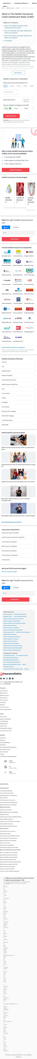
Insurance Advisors (21, 3)
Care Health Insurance (22, 655)
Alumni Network (4, 752)
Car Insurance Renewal (6, 791)
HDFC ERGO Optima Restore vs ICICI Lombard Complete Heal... (15, 499)
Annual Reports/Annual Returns (8, 747)
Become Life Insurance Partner (8, 859)
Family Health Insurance (9, 634)
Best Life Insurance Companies (8, 840)
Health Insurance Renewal (23, 632)
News (5, 6)
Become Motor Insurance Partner (8, 855)
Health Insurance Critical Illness (11, 621)
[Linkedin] (10, 678)
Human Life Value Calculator (10, 533)
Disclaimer (3, 745)
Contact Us (3, 738)
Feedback (2, 740)
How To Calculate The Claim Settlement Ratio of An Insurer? (18, 32)
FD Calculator (6, 560)
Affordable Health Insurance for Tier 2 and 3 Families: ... (18, 516)
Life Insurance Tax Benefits (7, 845)
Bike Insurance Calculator (9, 546)
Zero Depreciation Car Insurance (8, 795)
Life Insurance (3, 698)
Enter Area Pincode (27, 100)
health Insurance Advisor (10, 625)
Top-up (4, 362)
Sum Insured (5, 407)
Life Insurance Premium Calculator (9, 847)
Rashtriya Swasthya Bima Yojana (12, 664)
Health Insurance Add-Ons (10, 384)
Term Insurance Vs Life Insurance (8, 838)
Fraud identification (5, 742)
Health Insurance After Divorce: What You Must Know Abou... (18, 448)
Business (2, 705)
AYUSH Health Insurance (9, 380)
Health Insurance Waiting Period (11, 650)
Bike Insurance (4, 693)
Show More (17, 73)
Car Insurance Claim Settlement (8, 802)
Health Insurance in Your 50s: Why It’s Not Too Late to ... (18, 482)
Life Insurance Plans (5, 843)
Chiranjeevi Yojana (8, 666)
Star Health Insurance (9, 655)
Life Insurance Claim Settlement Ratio (10, 836)
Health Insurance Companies (11, 627)
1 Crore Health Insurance (20, 616)
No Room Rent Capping (9, 411)
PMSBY (24, 664)
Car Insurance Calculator (9, 542)
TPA (3, 366)
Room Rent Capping (8, 416)
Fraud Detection (4, 721)
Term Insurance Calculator (10, 555)
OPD (3, 389)
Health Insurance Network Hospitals (12, 648)
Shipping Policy (4, 723)
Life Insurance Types (5, 833)
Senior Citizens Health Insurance (8, 826)
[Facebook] (1, 678)
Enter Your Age (9, 92)
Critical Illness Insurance (31, 201)
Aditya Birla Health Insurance (11, 660)
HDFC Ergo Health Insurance (10, 657)
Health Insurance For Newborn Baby (12, 645)
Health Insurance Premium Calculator (13, 537)
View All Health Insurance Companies (13, 347)
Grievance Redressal (5, 719)
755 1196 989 (7, 684)
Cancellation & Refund (6, 728)
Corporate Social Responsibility (8, 756)
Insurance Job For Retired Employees (9, 871)
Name (5, 233)
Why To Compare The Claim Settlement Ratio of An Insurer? (18, 37)
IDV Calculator (4, 798)
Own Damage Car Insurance (7, 800)
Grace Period (6, 393)
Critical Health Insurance (6, 819)
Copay (4, 398)
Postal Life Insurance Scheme (7, 831)
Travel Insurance (4, 707)
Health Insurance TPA (9, 632)
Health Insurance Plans (20, 614)
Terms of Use (3, 726)
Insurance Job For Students (7, 869)
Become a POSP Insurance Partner (9, 852)
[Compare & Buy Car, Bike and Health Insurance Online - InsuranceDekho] (11, 674)
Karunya (27, 669)
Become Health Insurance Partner (8, 857)
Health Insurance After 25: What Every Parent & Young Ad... (18, 465)
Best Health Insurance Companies (9, 812)
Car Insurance (4, 691)
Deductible (5, 425)
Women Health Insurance (10, 641)
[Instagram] (7, 678)
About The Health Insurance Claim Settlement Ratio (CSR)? (16, 27)
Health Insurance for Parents (11, 639)
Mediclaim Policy (7, 616)
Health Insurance (8, 200)
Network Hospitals (7, 375)
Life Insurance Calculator (9, 551)
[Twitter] (13, 678)
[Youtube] (4, 678)
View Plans (14, 239)
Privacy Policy (3, 716)
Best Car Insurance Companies (8, 804)
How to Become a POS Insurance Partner (10, 862)
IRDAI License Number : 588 (15, 880)
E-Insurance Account (5, 730)
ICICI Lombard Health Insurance (11, 662)
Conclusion (8, 41)
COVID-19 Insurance (20, 200)
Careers (2, 754)
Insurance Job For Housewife (7, 866)
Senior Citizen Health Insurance (11, 636)
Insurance (6, 3)
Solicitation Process (5, 749)
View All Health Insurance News (11, 522)
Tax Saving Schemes (5, 709)
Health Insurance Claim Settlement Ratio (14, 623)
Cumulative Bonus (7, 420)
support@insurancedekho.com (13, 682)
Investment (3, 702)
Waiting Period (6, 371)
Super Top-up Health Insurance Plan (13, 630)
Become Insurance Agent (9, 572)
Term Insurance (4, 700)
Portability (5, 402)
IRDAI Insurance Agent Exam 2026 (9, 864)
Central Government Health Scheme (13, 669)
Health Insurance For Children (11, 643)
